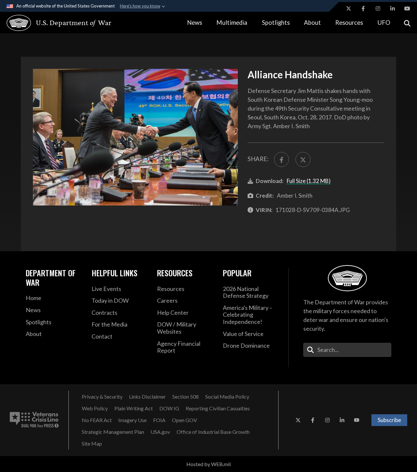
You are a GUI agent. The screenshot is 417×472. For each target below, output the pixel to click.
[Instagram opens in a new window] (378, 8)
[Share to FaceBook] (281, 159)
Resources (349, 22)
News (194, 22)
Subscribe (389, 420)
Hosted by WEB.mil (208, 464)
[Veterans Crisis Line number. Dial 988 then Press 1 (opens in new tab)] (34, 420)
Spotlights (276, 22)
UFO (384, 22)
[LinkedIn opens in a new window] (392, 8)
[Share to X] (302, 159)
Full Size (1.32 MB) (309, 180)
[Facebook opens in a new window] (363, 8)
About (312, 22)
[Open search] (407, 22)
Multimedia (231, 22)
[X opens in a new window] (348, 8)
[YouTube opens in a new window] (407, 8)
